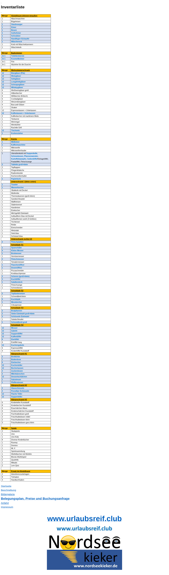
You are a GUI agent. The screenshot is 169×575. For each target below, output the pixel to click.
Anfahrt (5, 503)
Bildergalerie (8, 494)
